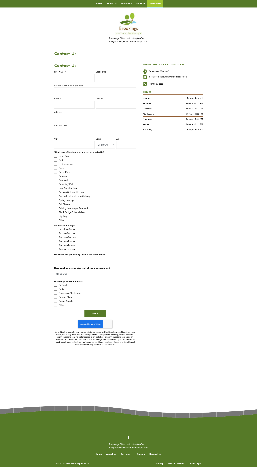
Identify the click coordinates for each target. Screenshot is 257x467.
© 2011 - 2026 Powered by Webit (72, 463)
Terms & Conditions (176, 464)
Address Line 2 (61, 125)
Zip (117, 139)
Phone (99, 99)
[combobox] (105, 145)
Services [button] (126, 3)
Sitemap (159, 464)
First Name (59, 72)
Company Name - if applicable (68, 85)
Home (99, 3)
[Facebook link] (128, 438)
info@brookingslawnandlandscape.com (128, 41)
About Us (112, 3)
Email (56, 99)
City (56, 139)
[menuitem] (99, 3)
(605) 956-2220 (140, 38)
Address (58, 112)
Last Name (101, 72)
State (98, 139)
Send (95, 313)
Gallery (140, 3)
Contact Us (156, 3)
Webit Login (195, 464)
